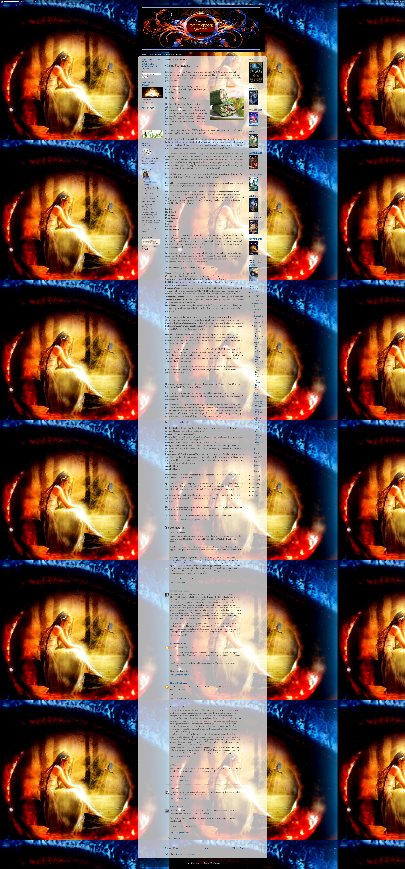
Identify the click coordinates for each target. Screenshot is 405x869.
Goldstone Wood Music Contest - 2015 (258, 440)
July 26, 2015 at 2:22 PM (179, 832)
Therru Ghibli (176, 683)
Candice (173, 788)
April (256, 457)
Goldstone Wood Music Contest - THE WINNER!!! (258, 425)
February (258, 465)
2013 (254, 480)
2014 (254, 476)
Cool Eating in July (258, 395)
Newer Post (171, 848)
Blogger (217, 863)
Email (144, 71)
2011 (254, 487)
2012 (254, 484)
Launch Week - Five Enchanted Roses (258, 334)
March (257, 461)
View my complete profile (149, 230)
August (257, 322)
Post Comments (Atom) (185, 854)
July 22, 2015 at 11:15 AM (179, 698)
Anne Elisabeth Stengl (150, 183)
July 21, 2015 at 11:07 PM (179, 674)
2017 (254, 292)
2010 (254, 491)
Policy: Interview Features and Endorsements (166, 54)
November (258, 303)
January (257, 471)
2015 (254, 300)
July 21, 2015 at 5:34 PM (179, 635)
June (256, 449)
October (257, 310)
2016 (254, 296)
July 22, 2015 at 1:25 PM (179, 780)
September (258, 316)
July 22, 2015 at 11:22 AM (180, 756)
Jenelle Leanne (176, 532)
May (256, 453)
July (256, 326)
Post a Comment (174, 838)
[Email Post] (205, 519)
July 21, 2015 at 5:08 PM (179, 582)
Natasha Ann (175, 807)
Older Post (238, 848)
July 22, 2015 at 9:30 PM (179, 798)
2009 (254, 495)
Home (144, 54)
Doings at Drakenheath (258, 412)
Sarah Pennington (177, 591)
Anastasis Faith (176, 643)
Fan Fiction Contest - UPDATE (258, 404)
